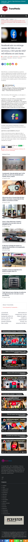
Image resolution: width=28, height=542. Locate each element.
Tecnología (5, 510)
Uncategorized (6, 513)
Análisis (4, 485)
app (4, 149)
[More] (16, 63)
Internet (15, 58)
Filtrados (9, 58)
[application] (14, 341)
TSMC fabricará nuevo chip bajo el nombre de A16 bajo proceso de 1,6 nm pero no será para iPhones (14, 294)
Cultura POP (5, 489)
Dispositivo (23, 56)
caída (6, 149)
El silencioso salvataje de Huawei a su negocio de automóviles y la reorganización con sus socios (13, 247)
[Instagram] (13, 63)
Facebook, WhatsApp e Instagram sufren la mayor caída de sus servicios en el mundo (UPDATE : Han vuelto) (7, 318)
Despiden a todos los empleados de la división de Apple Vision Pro (12, 270)
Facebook (10, 149)
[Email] (10, 63)
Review (4, 505)
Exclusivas (3, 58)
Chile (3, 487)
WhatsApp (12, 150)
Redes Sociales (6, 503)
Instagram (15, 149)
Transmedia (15, 56)
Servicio (7, 150)
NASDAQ (21, 149)
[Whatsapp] (8, 63)
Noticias (20, 58)
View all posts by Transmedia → (10, 307)
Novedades (4, 59)
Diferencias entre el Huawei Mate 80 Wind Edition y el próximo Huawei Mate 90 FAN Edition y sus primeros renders (13, 199)
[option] (17, 1)
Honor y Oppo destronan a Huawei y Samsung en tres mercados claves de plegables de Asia (11, 223)
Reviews (4, 506)
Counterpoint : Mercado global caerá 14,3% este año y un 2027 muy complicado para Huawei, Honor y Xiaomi (13, 175)
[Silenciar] (23, 346)
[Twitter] (5, 63)
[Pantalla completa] (25, 346)
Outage (3, 150)
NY (24, 149)
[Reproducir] (3, 346)
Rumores (4, 508)
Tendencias (5, 512)
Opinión (4, 501)
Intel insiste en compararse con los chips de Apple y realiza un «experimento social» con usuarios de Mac (21, 318)
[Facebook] (2, 63)
